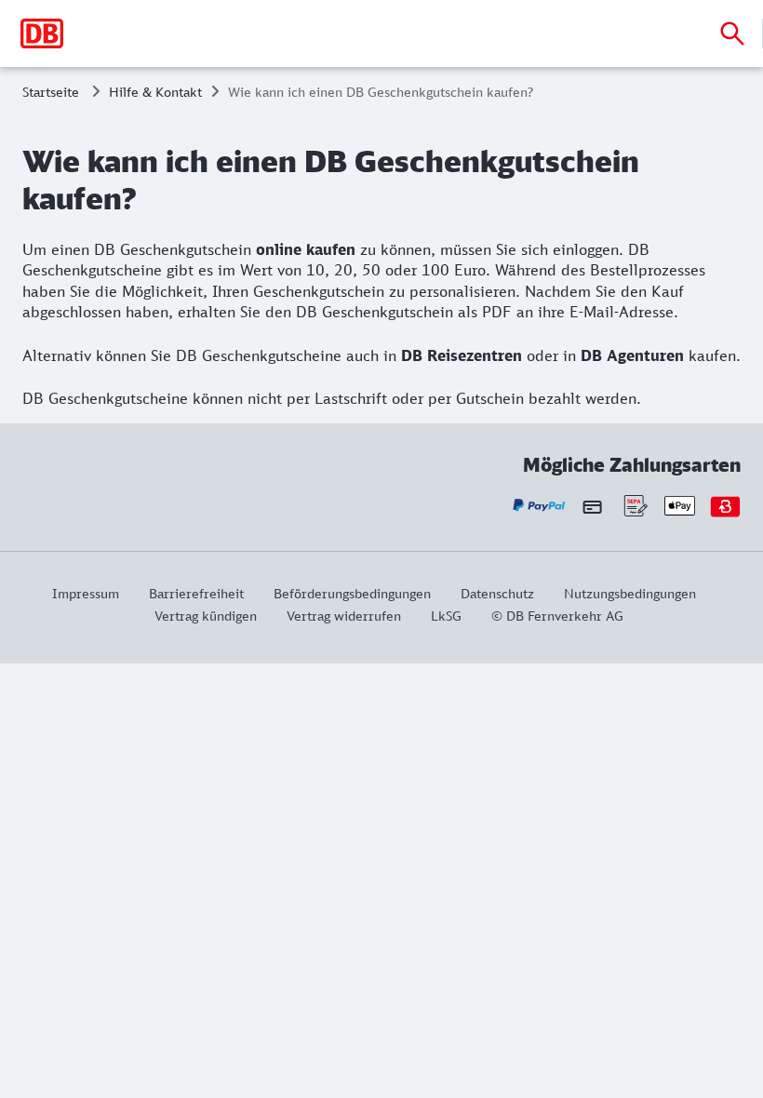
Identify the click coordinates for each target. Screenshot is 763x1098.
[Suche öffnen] (732, 33)
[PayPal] (539, 505)
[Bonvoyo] (725, 505)
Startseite (50, 92)
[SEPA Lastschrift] (634, 505)
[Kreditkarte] (592, 506)
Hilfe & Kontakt (155, 92)
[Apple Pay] (679, 505)
